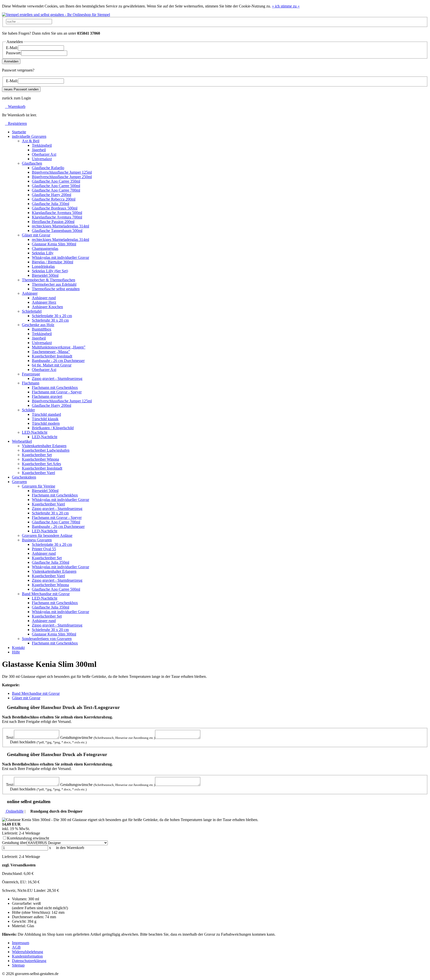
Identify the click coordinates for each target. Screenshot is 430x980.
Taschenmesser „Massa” (51, 352)
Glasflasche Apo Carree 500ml (56, 186)
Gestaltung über (14, 842)
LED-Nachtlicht (44, 437)
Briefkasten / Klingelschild (53, 428)
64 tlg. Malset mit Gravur (51, 365)
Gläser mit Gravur (26, 698)
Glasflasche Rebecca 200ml (53, 199)
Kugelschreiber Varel (38, 473)
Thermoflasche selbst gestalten (56, 289)
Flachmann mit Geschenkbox (55, 387)
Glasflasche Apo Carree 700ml (56, 190)
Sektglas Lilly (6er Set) (50, 271)
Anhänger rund (44, 298)
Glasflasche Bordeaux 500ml (54, 208)
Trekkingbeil (42, 145)
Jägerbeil (39, 150)
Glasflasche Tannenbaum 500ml (57, 230)
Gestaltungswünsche (107, 737)
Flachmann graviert (47, 396)
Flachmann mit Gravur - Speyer (57, 392)
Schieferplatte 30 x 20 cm (52, 316)
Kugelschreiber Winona (40, 459)
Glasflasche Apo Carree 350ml (56, 181)
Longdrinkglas (43, 266)
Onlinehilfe (14, 811)
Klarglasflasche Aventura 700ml (57, 217)
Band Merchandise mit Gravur (36, 693)
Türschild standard (46, 414)
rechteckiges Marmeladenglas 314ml (60, 226)
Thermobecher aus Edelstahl (54, 284)
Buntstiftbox (41, 329)
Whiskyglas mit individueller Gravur (60, 257)
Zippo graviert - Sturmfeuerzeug (57, 378)
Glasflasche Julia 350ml (50, 204)
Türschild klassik (45, 419)
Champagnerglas (45, 248)
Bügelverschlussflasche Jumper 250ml (62, 177)
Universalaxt (42, 159)
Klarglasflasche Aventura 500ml (57, 212)
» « (286, 6)
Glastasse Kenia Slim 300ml (54, 244)
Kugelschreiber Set (37, 455)
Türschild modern (46, 423)
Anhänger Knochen (47, 307)
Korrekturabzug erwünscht (28, 838)
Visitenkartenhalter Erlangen (44, 446)
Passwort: (13, 53)
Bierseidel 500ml (45, 275)
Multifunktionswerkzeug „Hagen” (58, 347)
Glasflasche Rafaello (48, 168)
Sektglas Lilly (43, 253)
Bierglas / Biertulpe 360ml (52, 262)
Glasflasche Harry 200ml (51, 195)
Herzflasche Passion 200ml (53, 221)
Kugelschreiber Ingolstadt (52, 356)
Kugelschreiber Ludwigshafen (45, 450)
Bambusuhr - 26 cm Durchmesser (58, 360)
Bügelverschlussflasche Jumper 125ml (62, 172)
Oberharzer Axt (44, 154)
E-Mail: (12, 48)
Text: (10, 737)
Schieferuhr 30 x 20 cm (50, 320)
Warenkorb (15, 106)
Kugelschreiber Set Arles (41, 464)
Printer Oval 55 (44, 549)
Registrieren (16, 123)
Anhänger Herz (44, 302)
